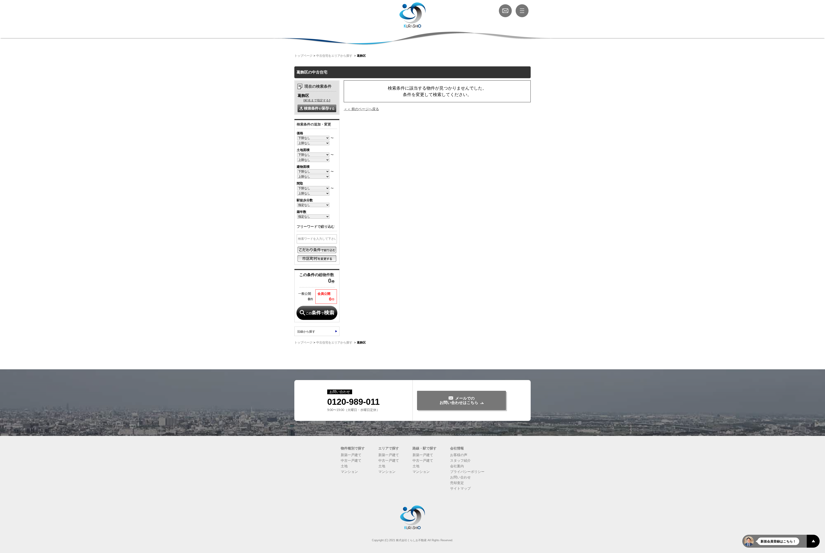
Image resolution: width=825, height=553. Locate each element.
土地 (344, 466)
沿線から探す (306, 331)
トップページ (303, 55)
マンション (349, 472)
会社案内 (457, 466)
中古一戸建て (351, 460)
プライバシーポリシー (467, 472)
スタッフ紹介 (460, 460)
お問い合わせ (460, 477)
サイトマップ (460, 488)
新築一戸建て (351, 455)
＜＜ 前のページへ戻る (361, 109)
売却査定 (457, 483)
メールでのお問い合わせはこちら (459, 400)
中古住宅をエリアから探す (334, 55)
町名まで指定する (317, 100)
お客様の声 (458, 455)
